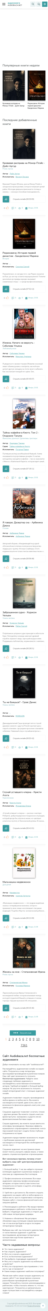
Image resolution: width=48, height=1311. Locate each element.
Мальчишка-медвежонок (17, 882)
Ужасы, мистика (9, 618)
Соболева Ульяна (17, 353)
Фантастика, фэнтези (11, 438)
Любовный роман (9, 348)
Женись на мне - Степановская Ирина (24, 971)
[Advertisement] (24, 25)
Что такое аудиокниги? (14, 1249)
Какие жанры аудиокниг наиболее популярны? (24, 1271)
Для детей (7, 885)
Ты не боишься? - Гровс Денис (19, 702)
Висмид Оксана (22, 177)
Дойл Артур (15, 173)
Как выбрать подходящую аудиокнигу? (20, 1259)
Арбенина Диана (17, 533)
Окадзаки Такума (17, 443)
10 (38, 1039)
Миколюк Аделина (23, 356)
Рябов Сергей (21, 626)
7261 (24, 1045)
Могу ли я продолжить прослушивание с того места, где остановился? (23, 1267)
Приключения (8, 798)
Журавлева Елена (23, 806)
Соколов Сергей (22, 266)
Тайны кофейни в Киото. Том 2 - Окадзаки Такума (21, 434)
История (6, 259)
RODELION (20, 716)
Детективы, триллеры (28, 438)
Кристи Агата (15, 803)
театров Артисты (23, 896)
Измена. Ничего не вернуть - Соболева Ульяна (19, 344)
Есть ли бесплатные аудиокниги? (18, 1256)
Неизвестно (15, 892)
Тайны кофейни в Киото (19, 446)
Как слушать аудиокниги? (15, 1251)
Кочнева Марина (23, 985)
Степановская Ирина (18, 982)
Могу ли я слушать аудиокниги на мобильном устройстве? (23, 1262)
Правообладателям (35, 1306)
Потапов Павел (22, 449)
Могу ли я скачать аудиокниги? (17, 1254)
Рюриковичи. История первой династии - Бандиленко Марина (21, 254)
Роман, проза (8, 169)
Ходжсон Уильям (17, 623)
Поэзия (5, 528)
